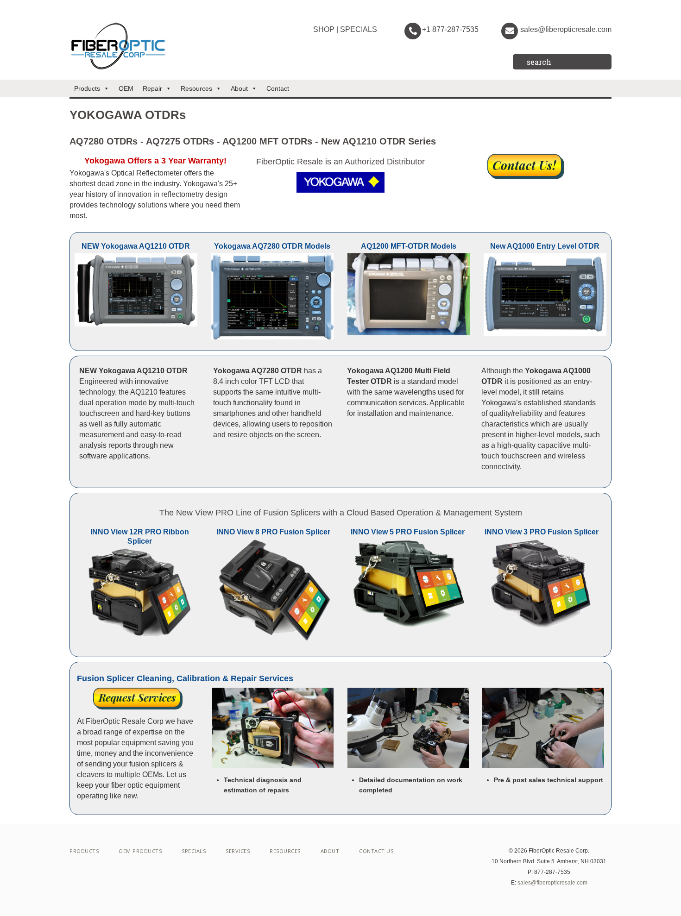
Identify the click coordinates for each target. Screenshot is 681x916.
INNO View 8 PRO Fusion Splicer (273, 532)
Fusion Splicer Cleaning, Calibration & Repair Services (185, 678)
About (239, 88)
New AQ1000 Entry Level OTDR (544, 246)
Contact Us (376, 850)
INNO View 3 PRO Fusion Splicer (542, 532)
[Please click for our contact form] (526, 166)
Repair (152, 88)
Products (87, 88)
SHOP (323, 29)
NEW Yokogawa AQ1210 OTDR (136, 246)
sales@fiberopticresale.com (566, 29)
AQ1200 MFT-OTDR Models (408, 246)
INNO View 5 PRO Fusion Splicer (408, 532)
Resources (196, 88)
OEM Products (140, 850)
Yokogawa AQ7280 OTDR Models (272, 246)
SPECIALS (358, 29)
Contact (277, 88)
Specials (194, 850)
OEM (126, 88)
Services (238, 850)
